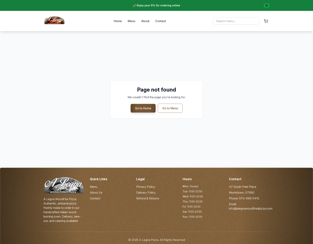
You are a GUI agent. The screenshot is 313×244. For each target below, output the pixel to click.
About (145, 21)
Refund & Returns (147, 198)
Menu (131, 21)
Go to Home (143, 108)
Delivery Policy (146, 192)
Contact (160, 21)
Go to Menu (170, 108)
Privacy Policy (145, 187)
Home (118, 21)
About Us (96, 192)
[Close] (267, 5)
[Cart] (266, 21)
